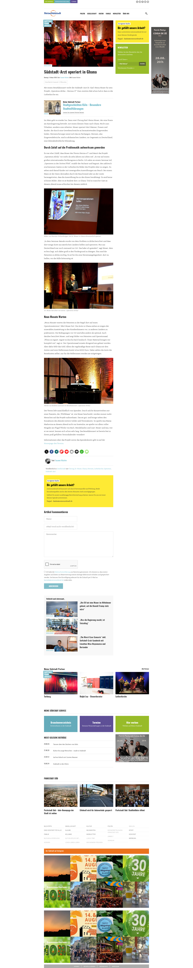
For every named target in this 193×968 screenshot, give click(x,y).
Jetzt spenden (52, 496)
